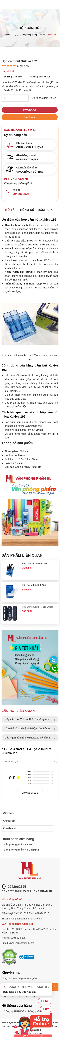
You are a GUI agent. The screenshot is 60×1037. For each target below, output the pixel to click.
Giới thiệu (8, 813)
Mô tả (10, 209)
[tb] (26, 957)
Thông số (26, 209)
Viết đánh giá (30, 793)
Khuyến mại (9, 828)
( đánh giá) (23, 65)
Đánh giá (45, 209)
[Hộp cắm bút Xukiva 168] (10, 577)
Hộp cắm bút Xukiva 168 (34, 563)
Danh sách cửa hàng (18, 839)
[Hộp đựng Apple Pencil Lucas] (10, 620)
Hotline (16, 189)
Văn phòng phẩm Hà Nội (18, 844)
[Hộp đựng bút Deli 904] (10, 599)
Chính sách (9, 820)
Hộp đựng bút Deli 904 (34, 585)
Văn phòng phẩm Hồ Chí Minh (21, 849)
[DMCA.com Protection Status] (9, 957)
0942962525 (20, 193)
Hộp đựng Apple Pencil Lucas (37, 607)
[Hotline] (7, 191)
